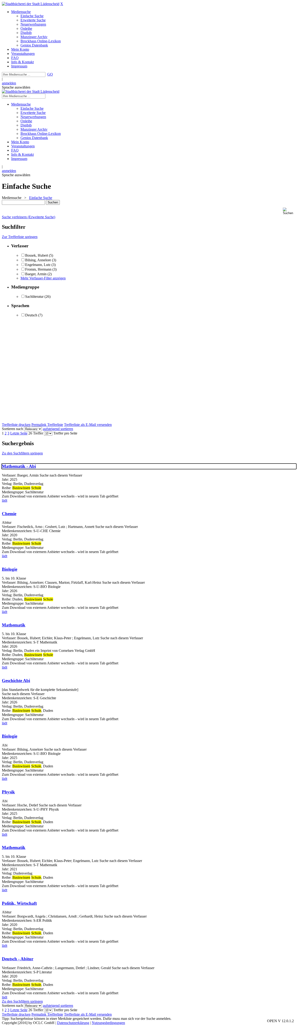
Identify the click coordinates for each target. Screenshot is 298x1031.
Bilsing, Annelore (38, 260)
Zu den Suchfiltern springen (22, 453)
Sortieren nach (12, 429)
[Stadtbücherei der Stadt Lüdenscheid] (30, 4)
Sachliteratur (34, 296)
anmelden (9, 83)
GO (50, 74)
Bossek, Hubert (36, 255)
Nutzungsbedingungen (108, 1023)
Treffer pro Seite (65, 433)
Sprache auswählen (16, 87)
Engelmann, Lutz (38, 265)
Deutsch (31, 315)
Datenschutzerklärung (73, 1023)
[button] (289, 211)
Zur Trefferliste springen (19, 237)
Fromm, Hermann (38, 269)
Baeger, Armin (36, 274)
